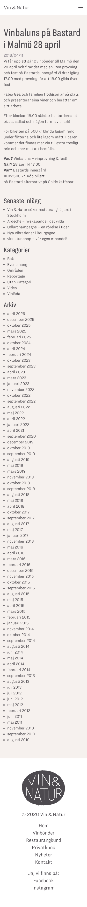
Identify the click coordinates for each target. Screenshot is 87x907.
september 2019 (21, 454)
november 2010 (20, 728)
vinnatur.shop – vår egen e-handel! (37, 239)
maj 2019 (15, 465)
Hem (44, 825)
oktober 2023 (18, 360)
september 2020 (21, 436)
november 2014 (20, 629)
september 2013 (21, 676)
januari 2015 (18, 623)
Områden (15, 270)
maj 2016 (15, 547)
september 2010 (21, 734)
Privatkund (43, 847)
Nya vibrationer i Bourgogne (31, 233)
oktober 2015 (18, 582)
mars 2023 (16, 378)
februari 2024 (19, 354)
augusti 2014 (18, 646)
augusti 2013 (18, 681)
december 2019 (20, 442)
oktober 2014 (18, 635)
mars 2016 (16, 559)
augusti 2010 (18, 740)
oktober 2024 (19, 343)
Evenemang (17, 264)
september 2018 (21, 489)
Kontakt (43, 862)
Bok (10, 259)
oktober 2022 (18, 395)
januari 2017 (18, 535)
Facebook (43, 880)
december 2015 (20, 570)
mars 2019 (16, 471)
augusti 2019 (18, 460)
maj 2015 (15, 600)
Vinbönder (44, 832)
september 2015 (21, 588)
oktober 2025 (19, 325)
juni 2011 (14, 716)
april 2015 (15, 605)
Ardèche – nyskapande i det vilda (35, 221)
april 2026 (16, 314)
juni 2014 (15, 652)
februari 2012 (18, 711)
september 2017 (21, 518)
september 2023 (21, 366)
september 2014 (21, 640)
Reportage (16, 276)
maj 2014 (15, 658)
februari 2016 (18, 565)
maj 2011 (14, 722)
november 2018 (20, 477)
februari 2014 (18, 670)
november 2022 (20, 389)
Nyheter (43, 854)
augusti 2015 (18, 594)
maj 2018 (15, 500)
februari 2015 (18, 617)
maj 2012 (15, 705)
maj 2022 (15, 413)
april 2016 (15, 553)
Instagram (43, 887)
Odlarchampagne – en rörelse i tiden (38, 227)
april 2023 (16, 372)
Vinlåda (13, 294)
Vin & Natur (16, 7)
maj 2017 (15, 530)
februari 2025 (19, 337)
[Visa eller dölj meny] (80, 7)
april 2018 (15, 506)
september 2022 (21, 401)
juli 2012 (14, 693)
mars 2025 (16, 331)
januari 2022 (18, 424)
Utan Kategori (19, 282)
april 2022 (16, 419)
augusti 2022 (18, 407)
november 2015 (20, 576)
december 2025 (20, 319)
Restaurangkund (43, 840)
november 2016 (20, 541)
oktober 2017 (18, 512)
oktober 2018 (18, 483)
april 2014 (15, 664)
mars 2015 (16, 611)
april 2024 (16, 349)
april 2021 (15, 430)
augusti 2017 (18, 524)
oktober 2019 (18, 448)
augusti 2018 (18, 495)
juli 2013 (14, 687)
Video (12, 288)
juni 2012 (15, 699)
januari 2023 (18, 384)
